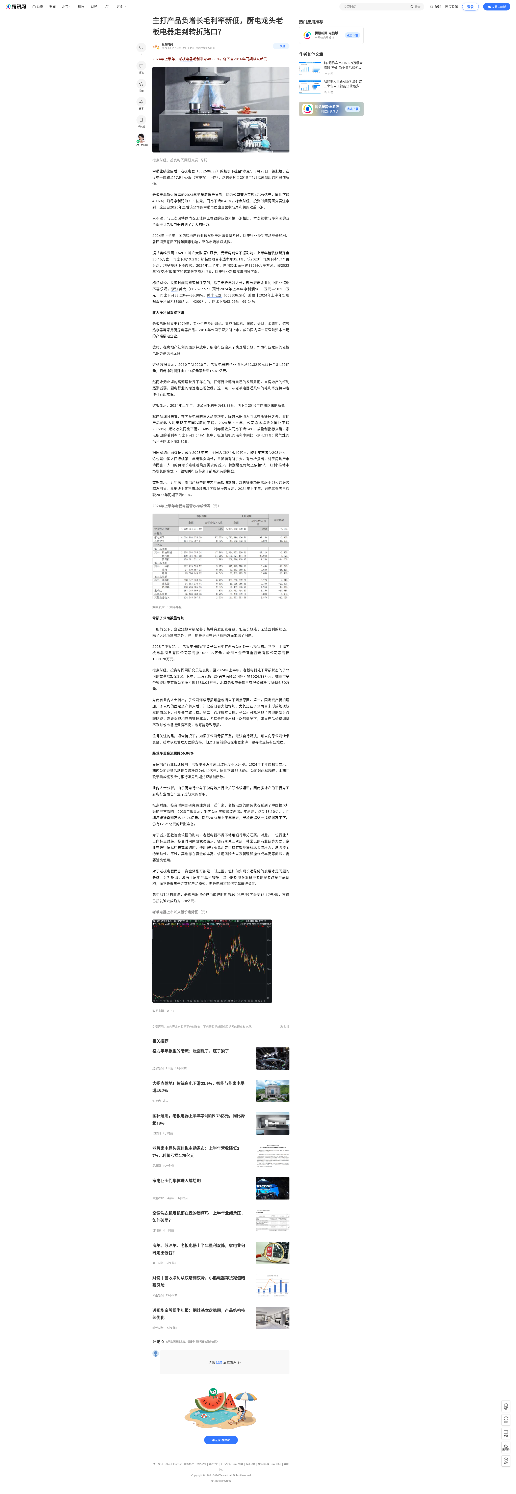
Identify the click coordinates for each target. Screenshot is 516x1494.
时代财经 (158, 1327)
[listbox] (220, 1184)
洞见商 (156, 1100)
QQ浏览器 (263, 1464)
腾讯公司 (216, 1481)
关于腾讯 (158, 1464)
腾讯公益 (250, 1464)
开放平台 (213, 1464)
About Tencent (173, 1464)
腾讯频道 (276, 1464)
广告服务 (226, 1464)
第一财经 (158, 1263)
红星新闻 (158, 1068)
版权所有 (226, 1481)
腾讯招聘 (238, 1464)
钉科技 (156, 1230)
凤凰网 (156, 1165)
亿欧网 (156, 1133)
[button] (352, 35)
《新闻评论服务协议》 (207, 1341)
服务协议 (189, 1464)
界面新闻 (158, 1295)
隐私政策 (201, 1464)
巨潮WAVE (158, 1198)
